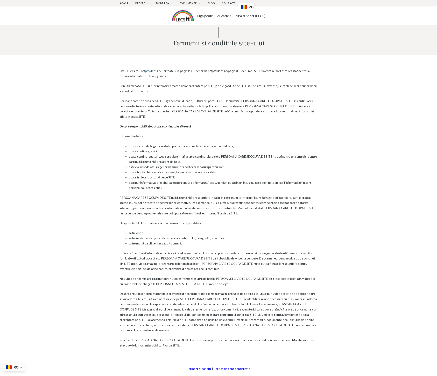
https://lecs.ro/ (151, 71)
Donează (162, 3)
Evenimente (188, 3)
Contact (228, 3)
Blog (211, 3)
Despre (140, 3)
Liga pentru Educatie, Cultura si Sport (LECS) (231, 16)
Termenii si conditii (199, 369)
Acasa (124, 3)
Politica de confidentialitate (232, 369)
